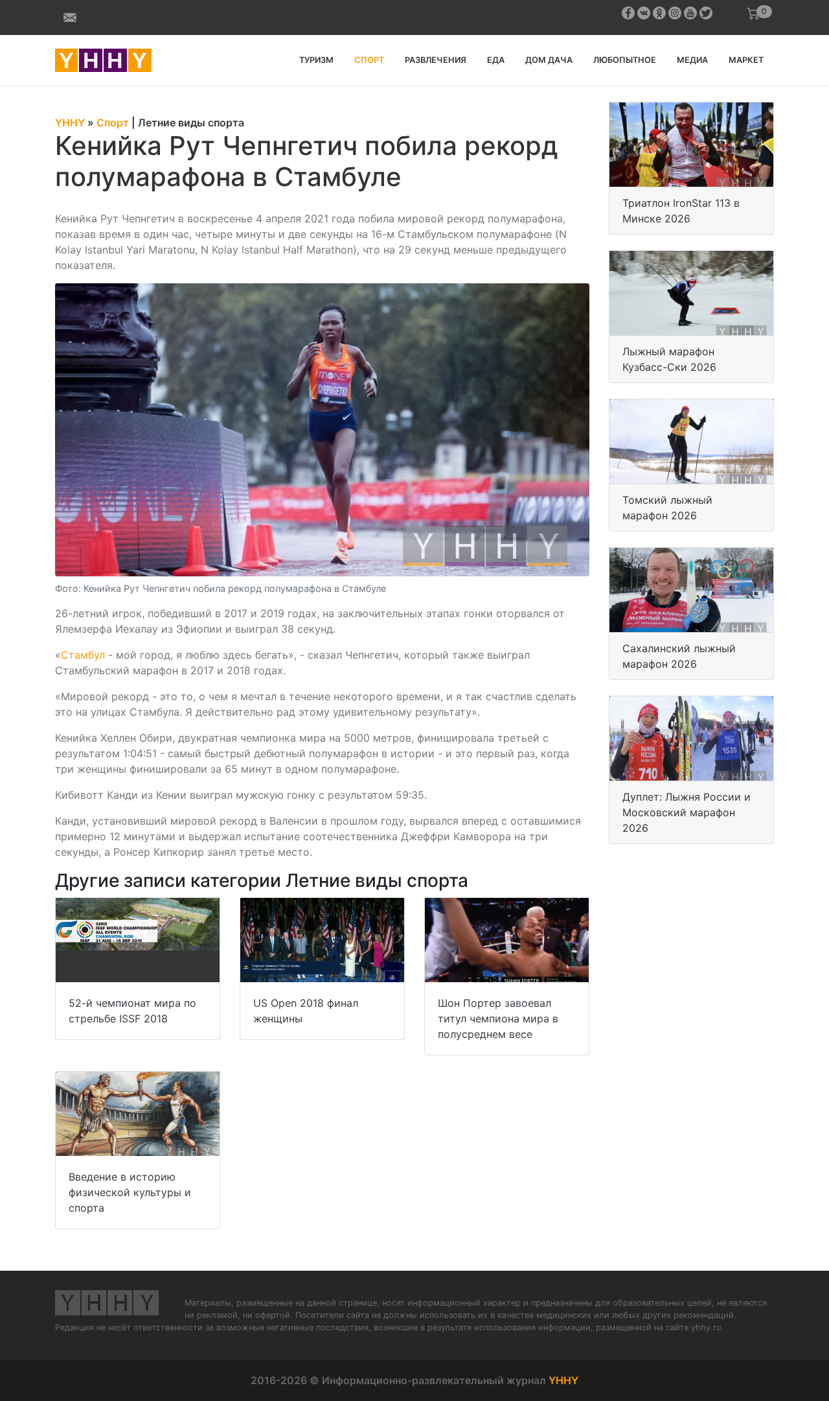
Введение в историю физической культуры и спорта (130, 1192)
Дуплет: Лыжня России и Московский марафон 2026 (686, 812)
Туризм (316, 60)
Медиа (692, 60)
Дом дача (549, 60)
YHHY (563, 1380)
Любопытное (624, 60)
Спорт (369, 60)
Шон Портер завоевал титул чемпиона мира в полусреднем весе (498, 1018)
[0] (753, 13)
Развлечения (435, 60)
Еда (496, 60)
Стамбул (83, 654)
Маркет (746, 60)
